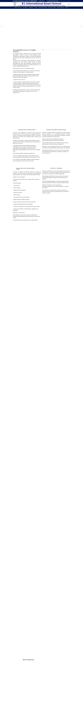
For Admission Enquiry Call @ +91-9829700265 (25, 1)
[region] (41, 26)
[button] (2, 26)
